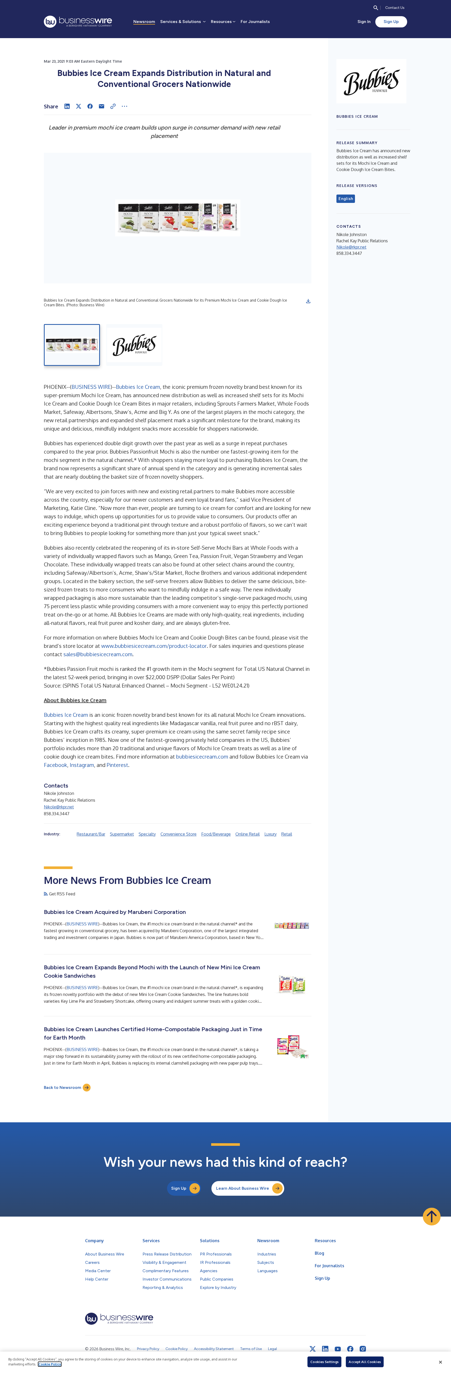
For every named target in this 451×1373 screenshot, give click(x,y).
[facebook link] (350, 1349)
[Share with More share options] (124, 106)
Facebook (55, 764)
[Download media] (308, 301)
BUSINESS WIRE (91, 386)
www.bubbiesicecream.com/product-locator (154, 645)
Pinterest (117, 764)
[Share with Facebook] (90, 106)
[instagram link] (363, 1349)
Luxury (270, 834)
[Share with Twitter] (78, 106)
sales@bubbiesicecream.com (97, 654)
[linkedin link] (325, 1349)
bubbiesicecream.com (202, 756)
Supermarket (122, 834)
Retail (286, 834)
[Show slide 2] (134, 345)
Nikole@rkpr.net (59, 806)
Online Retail (247, 834)
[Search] (375, 7)
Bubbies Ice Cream (138, 386)
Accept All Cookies (365, 1362)
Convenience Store (179, 834)
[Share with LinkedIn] (67, 106)
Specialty (147, 834)
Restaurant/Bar (91, 834)
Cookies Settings (324, 1362)
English (346, 198)
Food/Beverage (216, 834)
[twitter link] (313, 1349)
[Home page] (78, 22)
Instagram (82, 764)
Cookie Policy (49, 1364)
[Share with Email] (101, 106)
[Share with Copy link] (113, 106)
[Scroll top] (432, 1216)
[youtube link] (338, 1349)
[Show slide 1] (72, 345)
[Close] (440, 1362)
